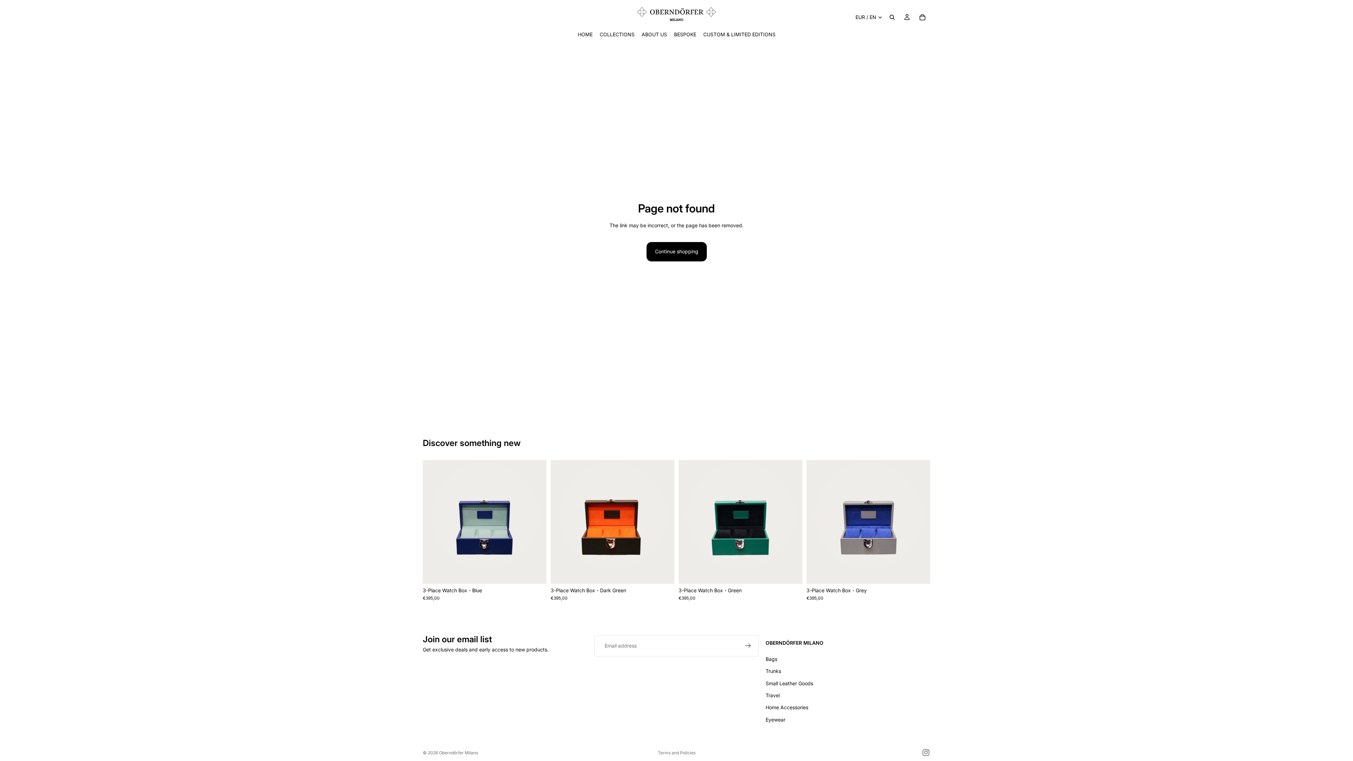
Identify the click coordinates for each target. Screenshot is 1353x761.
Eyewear (775, 720)
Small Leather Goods (789, 683)
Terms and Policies (677, 752)
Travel (773, 695)
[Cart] (922, 17)
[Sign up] (748, 645)
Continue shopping (676, 251)
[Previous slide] (433, 522)
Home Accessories (787, 708)
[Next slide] (535, 522)
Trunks (773, 671)
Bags (771, 659)
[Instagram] (926, 752)
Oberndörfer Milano (458, 752)
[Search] (892, 17)
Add (541, 573)
